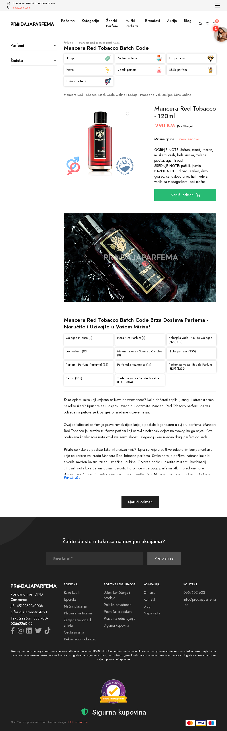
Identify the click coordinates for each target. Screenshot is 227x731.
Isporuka (70, 599)
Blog (188, 20)
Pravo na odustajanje (119, 618)
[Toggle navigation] (217, 5)
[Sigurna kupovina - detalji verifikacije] (113, 691)
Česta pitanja (74, 632)
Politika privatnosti (117, 604)
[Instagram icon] (20, 632)
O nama (149, 592)
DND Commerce (77, 722)
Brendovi (152, 20)
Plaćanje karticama (78, 613)
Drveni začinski (188, 139)
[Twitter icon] (38, 632)
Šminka (17, 60)
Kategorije (90, 20)
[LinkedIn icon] (29, 632)
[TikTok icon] (47, 632)
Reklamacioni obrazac (80, 639)
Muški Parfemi (132, 23)
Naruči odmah (183, 194)
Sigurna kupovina (116, 625)
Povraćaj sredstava (118, 611)
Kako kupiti (72, 592)
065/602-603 (21, 8)
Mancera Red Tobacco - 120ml (185, 112)
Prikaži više (72, 477)
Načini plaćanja (75, 606)
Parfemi (17, 45)
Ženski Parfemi (112, 23)
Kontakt (149, 599)
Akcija (172, 20)
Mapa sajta (152, 613)
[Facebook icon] (13, 632)
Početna (68, 20)
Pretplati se (164, 558)
